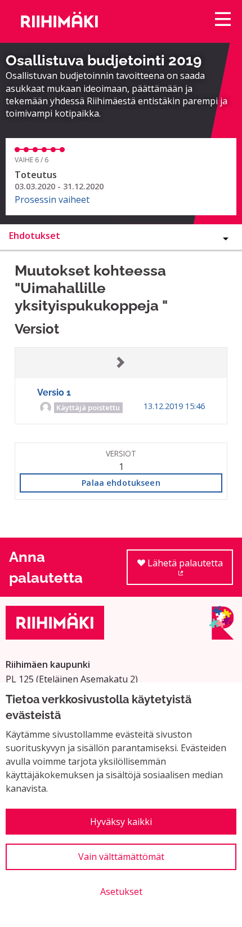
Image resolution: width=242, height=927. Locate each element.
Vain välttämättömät (121, 856)
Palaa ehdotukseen (121, 482)
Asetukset (121, 891)
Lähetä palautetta (189, 571)
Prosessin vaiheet (52, 199)
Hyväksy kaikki (121, 821)
